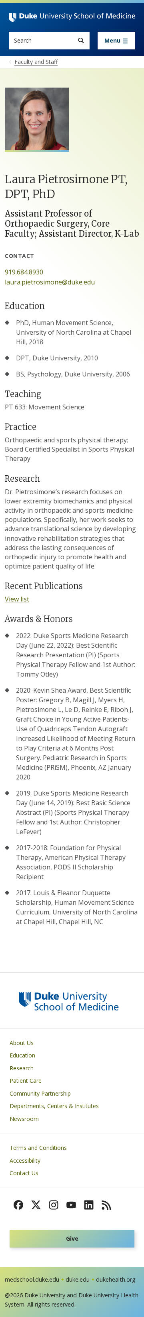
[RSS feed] (106, 1205)
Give (72, 1238)
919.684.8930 (24, 272)
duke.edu (78, 1279)
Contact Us (24, 1173)
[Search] (81, 40)
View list (17, 599)
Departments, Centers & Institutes (54, 1106)
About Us (22, 1043)
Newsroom (24, 1119)
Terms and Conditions (38, 1147)
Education (22, 1055)
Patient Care (26, 1080)
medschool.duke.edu (32, 1279)
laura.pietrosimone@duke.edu (50, 282)
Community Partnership (40, 1093)
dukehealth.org (116, 1279)
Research (22, 1068)
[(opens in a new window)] (18, 1205)
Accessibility (25, 1160)
